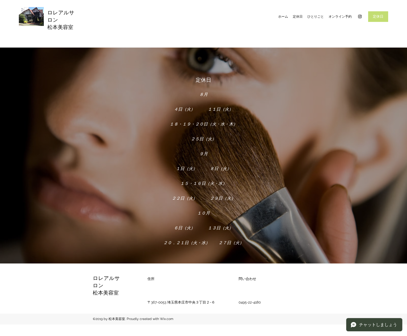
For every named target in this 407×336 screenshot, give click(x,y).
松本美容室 (60, 27)
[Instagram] (360, 16)
